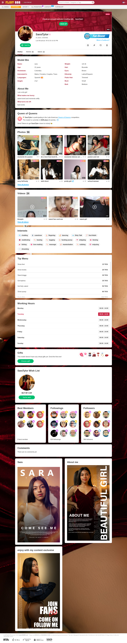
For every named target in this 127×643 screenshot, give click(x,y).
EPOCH (37, 635)
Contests (47, 7)
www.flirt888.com (23, 635)
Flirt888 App (59, 7)
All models (5, 7)
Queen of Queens (64, 117)
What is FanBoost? (103, 40)
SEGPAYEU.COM (45, 635)
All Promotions (36, 7)
